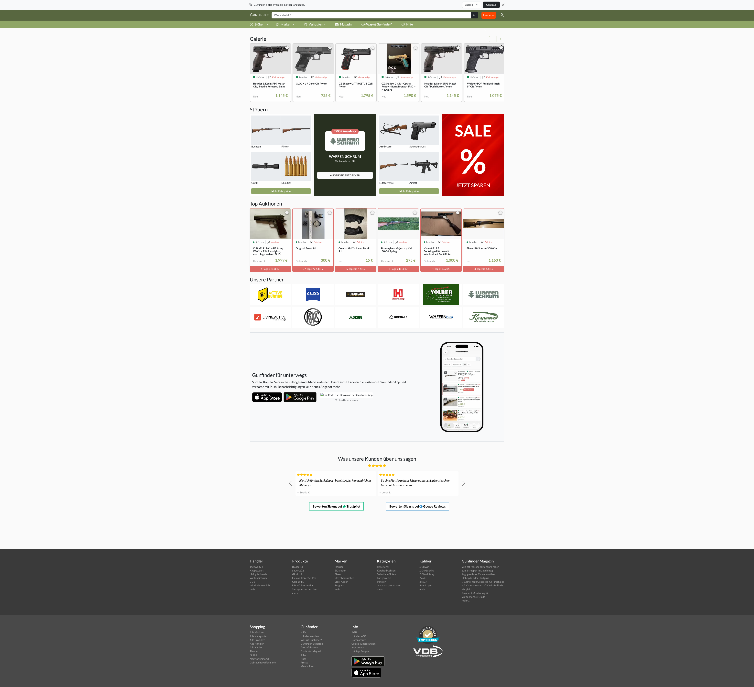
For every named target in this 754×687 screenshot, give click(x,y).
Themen (254, 651)
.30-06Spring (426, 570)
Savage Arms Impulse (304, 589)
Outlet (253, 655)
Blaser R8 (297, 566)
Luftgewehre (384, 578)
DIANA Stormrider (302, 585)
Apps (303, 658)
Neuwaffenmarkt (259, 658)
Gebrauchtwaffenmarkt (263, 662)
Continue (491, 4)
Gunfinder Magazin (311, 651)
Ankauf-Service (309, 647)
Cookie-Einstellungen (363, 643)
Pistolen (381, 581)
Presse (304, 662)
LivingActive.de (258, 574)
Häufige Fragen (360, 651)
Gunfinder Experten (312, 643)
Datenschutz (358, 640)
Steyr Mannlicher (344, 578)
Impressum (357, 647)
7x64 (422, 578)
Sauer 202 (298, 570)
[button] (500, 15)
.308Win (424, 566)
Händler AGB (358, 636)
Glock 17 (297, 574)
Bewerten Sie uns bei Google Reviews (417, 506)
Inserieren (488, 15)
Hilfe (303, 632)
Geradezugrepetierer (389, 585)
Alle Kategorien (258, 636)
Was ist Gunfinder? (311, 640)
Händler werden (310, 636)
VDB (252, 581)
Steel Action (341, 581)
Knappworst (257, 570)
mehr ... (254, 589)
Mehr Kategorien (281, 191)
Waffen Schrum (258, 578)
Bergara (339, 585)
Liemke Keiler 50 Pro (304, 578)
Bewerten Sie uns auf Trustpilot (336, 506)
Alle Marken (257, 632)
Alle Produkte (257, 640)
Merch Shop (307, 666)
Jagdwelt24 (256, 566)
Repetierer (383, 566)
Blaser (338, 574)
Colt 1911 (298, 581)
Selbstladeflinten (386, 574)
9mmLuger (425, 585)
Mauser (339, 566)
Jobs (303, 655)
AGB (354, 632)
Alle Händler (257, 643)
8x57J (423, 581)
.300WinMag (426, 574)
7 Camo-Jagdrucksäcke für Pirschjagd (483, 581)
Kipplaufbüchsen (386, 570)
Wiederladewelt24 (260, 585)
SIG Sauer (340, 570)
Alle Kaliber (256, 647)
